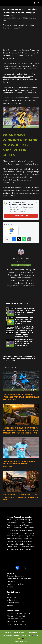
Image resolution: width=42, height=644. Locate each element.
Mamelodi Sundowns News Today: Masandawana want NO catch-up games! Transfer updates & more (20, 430)
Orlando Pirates (13, 600)
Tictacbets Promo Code (16, 624)
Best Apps (11, 581)
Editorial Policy (19, 632)
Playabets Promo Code (16, 616)
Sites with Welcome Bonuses (19, 579)
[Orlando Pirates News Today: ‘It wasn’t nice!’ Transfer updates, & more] (21, 481)
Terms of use (32, 632)
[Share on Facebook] (14, 239)
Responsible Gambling (11, 635)
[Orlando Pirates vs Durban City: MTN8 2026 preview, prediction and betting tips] (21, 381)
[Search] (35, 3)
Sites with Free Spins (15, 576)
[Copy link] (29, 239)
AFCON (10, 606)
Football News (13, 592)
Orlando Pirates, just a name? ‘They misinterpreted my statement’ (19, 463)
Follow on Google (21, 216)
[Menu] (38, 3)
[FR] (33, 635)
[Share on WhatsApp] (24, 239)
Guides (10, 587)
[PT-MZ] (19, 638)
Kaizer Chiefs (8, 50)
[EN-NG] (37, 635)
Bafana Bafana (13, 603)
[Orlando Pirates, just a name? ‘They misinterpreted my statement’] (21, 447)
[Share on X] (19, 239)
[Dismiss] (36, 202)
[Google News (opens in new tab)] (11, 231)
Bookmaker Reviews (15, 584)
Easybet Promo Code (15, 619)
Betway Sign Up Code (16, 621)
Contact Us (26, 635)
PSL (8, 595)
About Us (8, 632)
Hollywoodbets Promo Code (18, 613)
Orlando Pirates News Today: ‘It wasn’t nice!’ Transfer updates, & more (20, 497)
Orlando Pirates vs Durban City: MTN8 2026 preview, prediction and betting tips (21, 397)
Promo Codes (13, 611)
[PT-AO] (23, 638)
